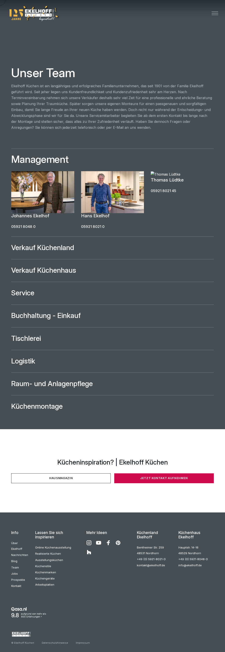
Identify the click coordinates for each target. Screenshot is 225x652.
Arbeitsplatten (44, 584)
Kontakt (16, 586)
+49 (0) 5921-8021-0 (151, 559)
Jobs (14, 573)
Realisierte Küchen (48, 553)
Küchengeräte (45, 578)
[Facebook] (108, 542)
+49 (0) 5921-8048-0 (193, 559)
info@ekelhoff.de (190, 565)
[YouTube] (98, 542)
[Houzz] (89, 552)
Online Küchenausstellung (53, 547)
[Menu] (215, 13)
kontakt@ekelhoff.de (151, 565)
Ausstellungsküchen (49, 560)
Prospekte (18, 579)
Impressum (83, 642)
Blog (14, 561)
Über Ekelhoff (16, 545)
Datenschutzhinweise (55, 642)
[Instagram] (89, 542)
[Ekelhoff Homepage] (33, 13)
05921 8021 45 (163, 191)
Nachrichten (19, 555)
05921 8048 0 (23, 226)
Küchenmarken (45, 572)
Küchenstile (43, 566)
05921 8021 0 (93, 226)
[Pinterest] (118, 542)
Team (15, 567)
